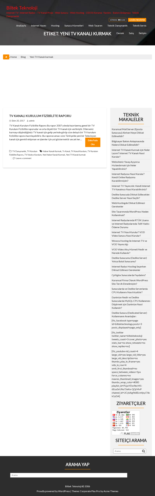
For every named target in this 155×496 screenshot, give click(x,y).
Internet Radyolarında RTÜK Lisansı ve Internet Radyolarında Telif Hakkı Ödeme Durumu (130, 224)
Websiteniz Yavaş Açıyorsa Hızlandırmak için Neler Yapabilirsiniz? (126, 165)
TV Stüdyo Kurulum (33, 155)
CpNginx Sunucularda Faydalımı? (129, 275)
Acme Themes (111, 491)
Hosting (55, 25)
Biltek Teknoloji (22, 7)
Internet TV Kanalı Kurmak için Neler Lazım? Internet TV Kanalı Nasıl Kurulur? (131, 153)
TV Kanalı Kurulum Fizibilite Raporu (40, 116)
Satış (131, 33)
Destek (120, 33)
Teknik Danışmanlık (117, 25)
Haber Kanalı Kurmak (52, 151)
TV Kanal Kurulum (79, 151)
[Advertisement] (77, 82)
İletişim (142, 33)
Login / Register (137, 20)
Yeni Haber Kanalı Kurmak (54, 155)
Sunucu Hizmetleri (73, 25)
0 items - (117, 20)
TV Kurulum (32, 151)
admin (32, 120)
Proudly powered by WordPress (53, 491)
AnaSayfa (21, 25)
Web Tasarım (95, 25)
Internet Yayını (38, 25)
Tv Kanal (66, 151)
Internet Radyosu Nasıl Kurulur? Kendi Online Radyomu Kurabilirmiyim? (128, 177)
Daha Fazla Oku (93, 142)
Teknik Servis (139, 25)
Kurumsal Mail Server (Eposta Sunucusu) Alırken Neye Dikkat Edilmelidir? (128, 133)
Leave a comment (23, 158)
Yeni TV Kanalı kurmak (76, 155)
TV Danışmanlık (19, 151)
